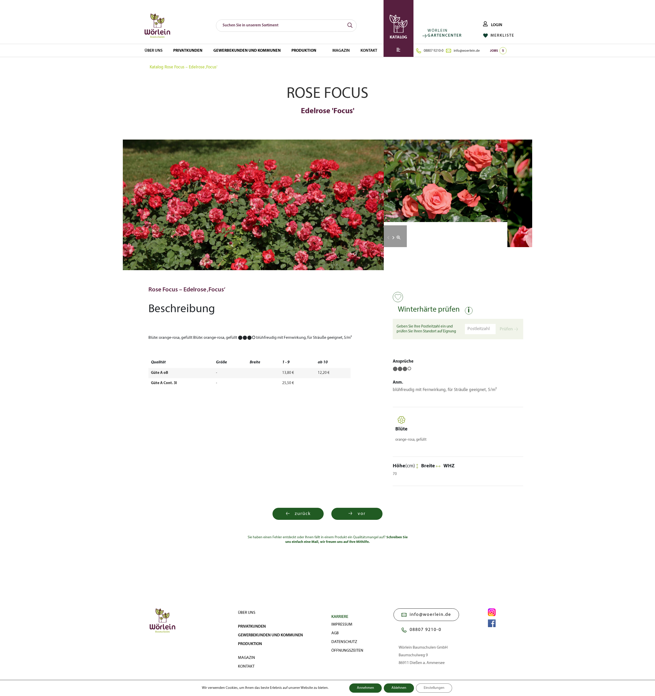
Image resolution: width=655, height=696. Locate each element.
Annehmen (365, 688)
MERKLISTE (501, 36)
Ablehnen (398, 688)
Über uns (153, 51)
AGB (335, 633)
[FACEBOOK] (492, 623)
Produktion (303, 51)
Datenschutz (344, 642)
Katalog (156, 67)
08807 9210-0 (433, 51)
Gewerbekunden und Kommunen (247, 51)
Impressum (341, 625)
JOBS (497, 51)
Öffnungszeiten (347, 651)
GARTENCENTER (445, 36)
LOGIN (496, 25)
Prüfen (506, 329)
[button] (393, 237)
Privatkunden (187, 51)
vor (362, 513)
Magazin (341, 51)
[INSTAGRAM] (492, 612)
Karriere (339, 617)
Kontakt (369, 51)
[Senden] (350, 25)
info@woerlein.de (467, 51)
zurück (303, 513)
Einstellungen (434, 688)
